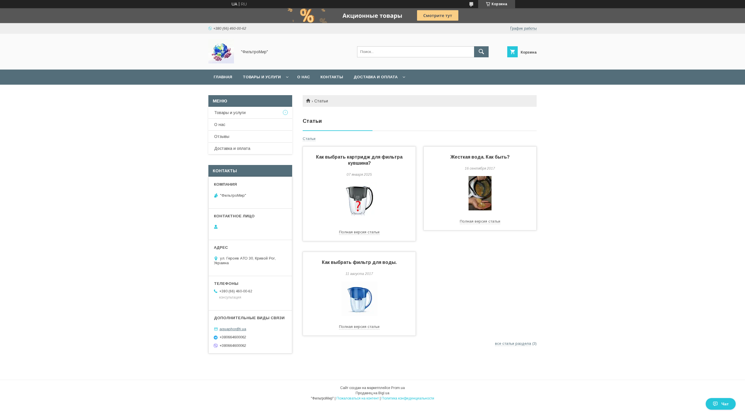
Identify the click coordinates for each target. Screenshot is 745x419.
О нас (303, 77)
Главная (223, 77)
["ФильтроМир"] (221, 62)
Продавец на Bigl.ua (372, 393)
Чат (725, 404)
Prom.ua (398, 388)
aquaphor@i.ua (232, 329)
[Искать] (481, 51)
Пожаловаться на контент (357, 398)
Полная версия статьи (359, 232)
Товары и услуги (262, 77)
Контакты (331, 77)
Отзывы (221, 136)
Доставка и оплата (376, 77)
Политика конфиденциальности (408, 398)
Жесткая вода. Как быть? (480, 157)
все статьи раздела (513, 343)
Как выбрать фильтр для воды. (359, 262)
